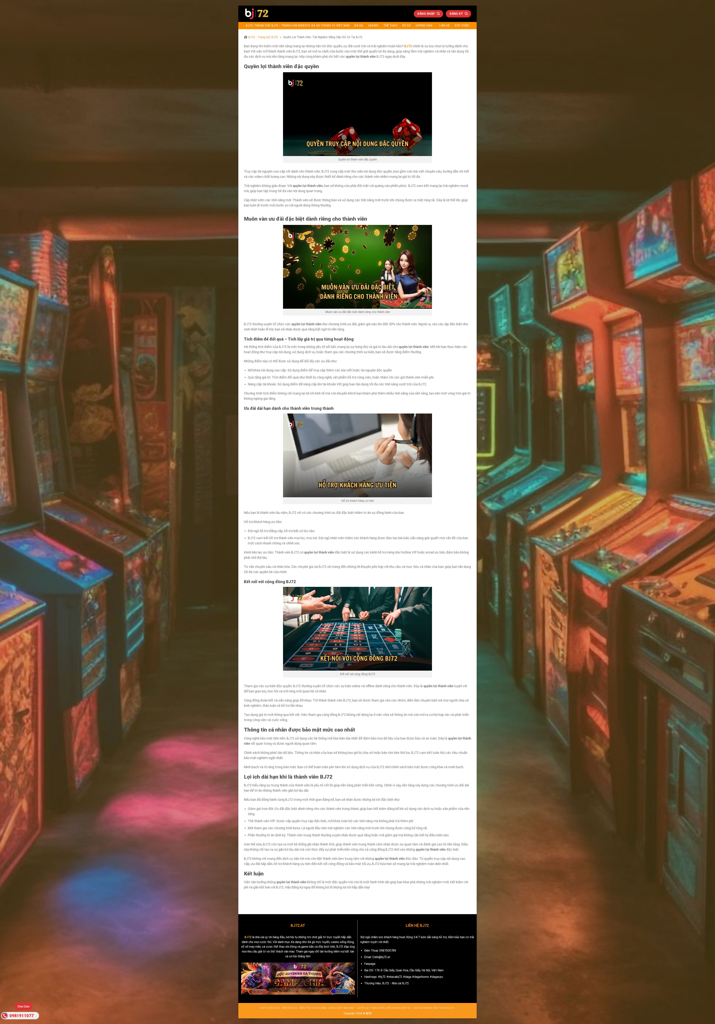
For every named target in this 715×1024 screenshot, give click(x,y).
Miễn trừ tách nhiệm (313, 1008)
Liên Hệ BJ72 (289, 1008)
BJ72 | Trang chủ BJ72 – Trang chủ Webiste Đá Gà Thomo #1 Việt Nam (298, 25)
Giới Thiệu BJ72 (270, 1008)
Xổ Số (406, 25)
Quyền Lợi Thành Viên (371, 1008)
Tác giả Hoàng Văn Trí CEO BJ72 (434, 1008)
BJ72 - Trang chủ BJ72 (263, 37)
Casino (373, 25)
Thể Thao (390, 25)
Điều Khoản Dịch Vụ (399, 1008)
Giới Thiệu (462, 25)
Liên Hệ (444, 25)
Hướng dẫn (424, 25)
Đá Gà (358, 25)
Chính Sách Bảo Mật (341, 1008)
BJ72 (247, 937)
